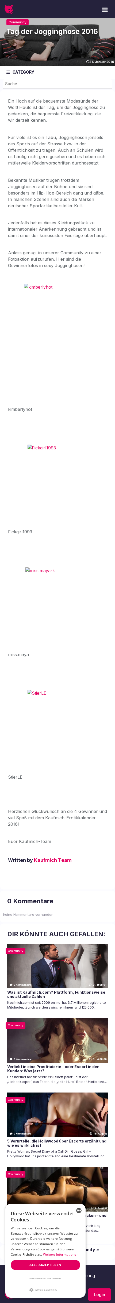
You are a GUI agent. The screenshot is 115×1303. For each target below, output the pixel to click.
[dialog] (45, 1251)
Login (99, 1294)
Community (17, 22)
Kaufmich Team (53, 860)
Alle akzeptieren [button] (45, 1265)
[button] (45, 1289)
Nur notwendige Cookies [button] (45, 1278)
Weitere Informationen (60, 1254)
